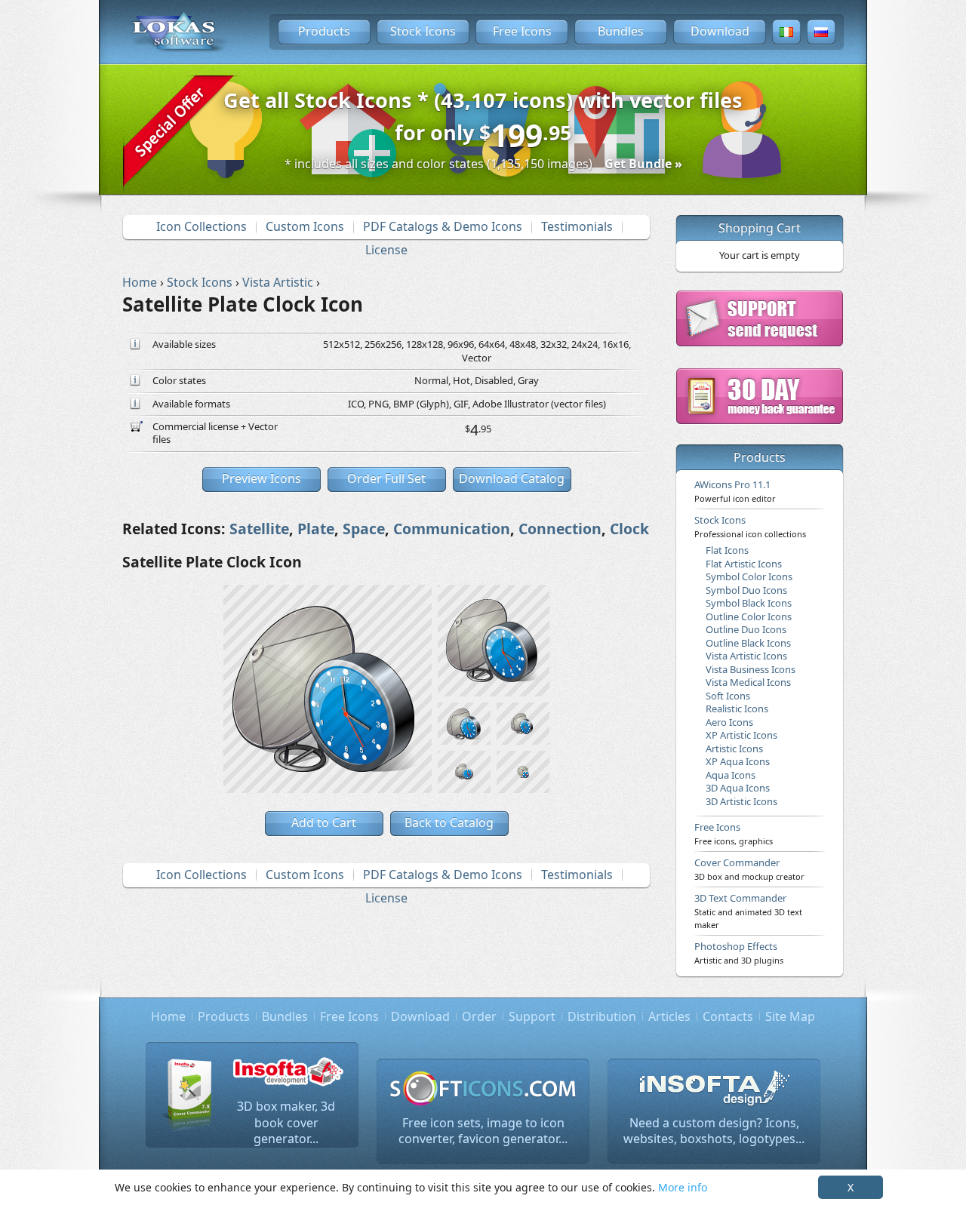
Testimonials (577, 226)
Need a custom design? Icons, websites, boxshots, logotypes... (713, 1131)
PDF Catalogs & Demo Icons (442, 226)
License (386, 249)
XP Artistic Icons (741, 735)
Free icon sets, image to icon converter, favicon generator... (483, 1131)
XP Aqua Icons (738, 761)
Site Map (790, 1016)
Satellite (259, 528)
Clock (629, 528)
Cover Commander (749, 868)
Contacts (728, 1016)
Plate (315, 528)
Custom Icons (305, 226)
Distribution (602, 1016)
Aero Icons (729, 722)
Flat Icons (727, 550)
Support (532, 1016)
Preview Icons (261, 478)
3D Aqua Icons (738, 788)
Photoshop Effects (738, 952)
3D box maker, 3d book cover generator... (286, 1122)
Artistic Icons (734, 748)
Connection (559, 528)
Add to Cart (323, 822)
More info (682, 1187)
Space (364, 528)
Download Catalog (512, 478)
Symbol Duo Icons (746, 590)
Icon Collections (201, 226)
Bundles (621, 31)
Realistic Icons (737, 708)
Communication (451, 528)
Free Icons (522, 31)
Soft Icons (728, 695)
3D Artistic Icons (741, 801)
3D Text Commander (748, 910)
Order (479, 1016)
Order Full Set (386, 478)
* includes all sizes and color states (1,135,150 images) (483, 163)
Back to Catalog (449, 822)
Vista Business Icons (750, 669)
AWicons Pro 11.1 (735, 490)
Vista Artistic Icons (746, 655)
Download (720, 31)
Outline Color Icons (749, 616)
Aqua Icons (730, 775)
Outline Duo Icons (746, 629)
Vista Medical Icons (748, 682)
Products (324, 31)
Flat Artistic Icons (744, 563)
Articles (669, 1016)
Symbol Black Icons (749, 603)
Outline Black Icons (748, 643)
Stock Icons (423, 31)
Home (168, 1016)
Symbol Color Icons (749, 576)
